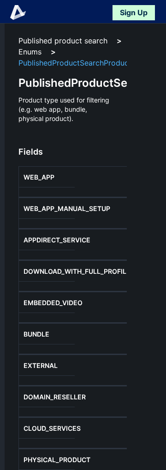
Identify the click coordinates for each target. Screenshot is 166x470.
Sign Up (134, 12)
